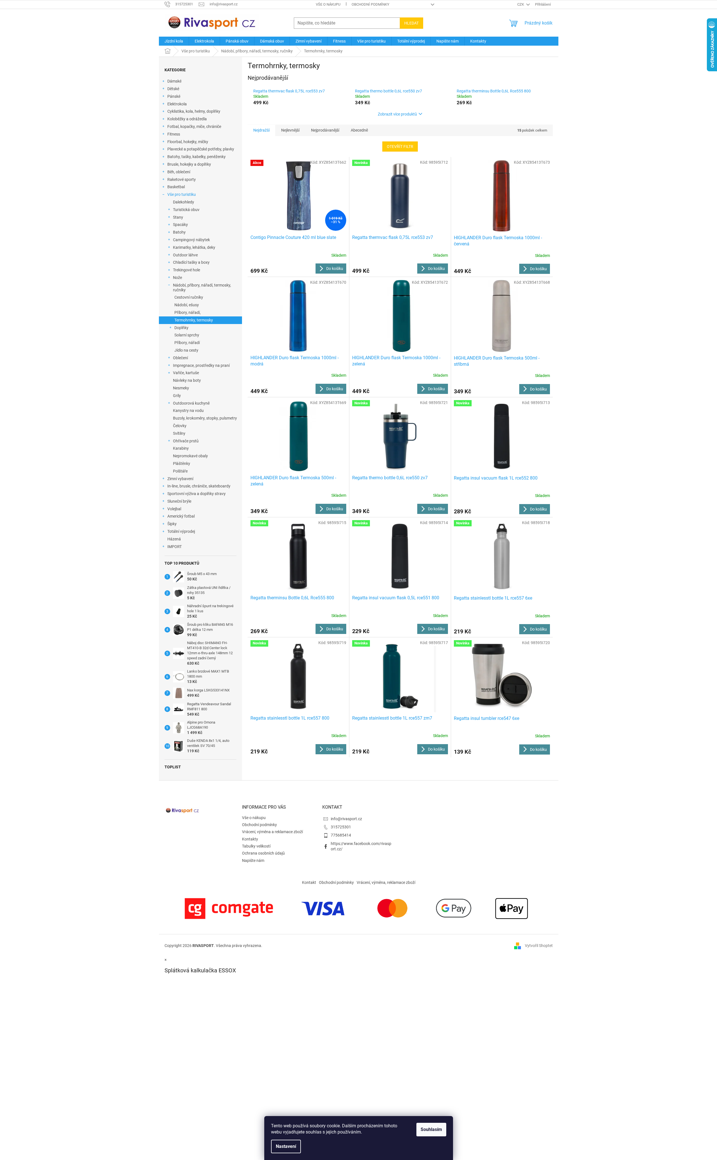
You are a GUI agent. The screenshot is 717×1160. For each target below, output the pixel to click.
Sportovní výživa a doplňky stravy (196, 493)
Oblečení (180, 358)
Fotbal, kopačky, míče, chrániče (194, 126)
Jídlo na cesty (186, 350)
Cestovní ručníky (188, 297)
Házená (174, 539)
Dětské (173, 88)
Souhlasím (431, 1129)
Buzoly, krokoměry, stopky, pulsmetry (205, 418)
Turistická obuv (186, 209)
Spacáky (180, 224)
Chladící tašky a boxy (191, 262)
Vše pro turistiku (181, 194)
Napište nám (253, 860)
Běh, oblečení (178, 172)
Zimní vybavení (180, 478)
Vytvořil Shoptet (539, 945)
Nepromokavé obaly (190, 456)
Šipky (172, 524)
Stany (178, 217)
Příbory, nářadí (187, 342)
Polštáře (180, 471)
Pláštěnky (181, 463)
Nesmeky (181, 388)
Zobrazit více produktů (397, 114)
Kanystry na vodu (188, 410)
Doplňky (181, 327)
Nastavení (286, 1146)
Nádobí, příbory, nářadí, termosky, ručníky (202, 287)
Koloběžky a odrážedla (187, 119)
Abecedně (359, 130)
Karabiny (181, 448)
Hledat (411, 23)
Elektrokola (177, 104)
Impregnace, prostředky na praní (201, 365)
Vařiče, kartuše (186, 373)
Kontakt (309, 882)
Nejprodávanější (325, 130)
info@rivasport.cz (346, 819)
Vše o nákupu (328, 4)
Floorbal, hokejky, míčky (187, 141)
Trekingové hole (186, 270)
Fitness (173, 134)
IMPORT (174, 546)
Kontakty (250, 839)
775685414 (341, 835)
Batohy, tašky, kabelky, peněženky (196, 156)
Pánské (173, 96)
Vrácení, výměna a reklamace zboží (272, 831)
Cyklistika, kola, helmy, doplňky (193, 111)
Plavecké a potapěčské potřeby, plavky (200, 149)
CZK (521, 4)
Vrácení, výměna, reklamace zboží (386, 882)
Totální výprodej (181, 531)
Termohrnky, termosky (193, 320)
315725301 (341, 827)
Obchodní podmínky (370, 4)
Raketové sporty (181, 179)
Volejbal (174, 509)
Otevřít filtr (400, 146)
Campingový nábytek (191, 240)
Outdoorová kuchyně (191, 403)
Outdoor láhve (185, 255)
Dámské (174, 81)
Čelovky (180, 425)
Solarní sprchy (186, 335)
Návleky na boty (187, 380)
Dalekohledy (183, 202)
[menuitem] (174, 41)
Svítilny (179, 433)
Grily (177, 395)
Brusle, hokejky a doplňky (189, 164)
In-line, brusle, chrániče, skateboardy (198, 486)
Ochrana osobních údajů (263, 853)
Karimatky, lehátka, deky (194, 247)
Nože (177, 277)
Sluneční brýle (179, 501)
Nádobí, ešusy (186, 305)
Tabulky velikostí (256, 846)
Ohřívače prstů (186, 441)
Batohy (179, 232)
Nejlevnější (290, 130)
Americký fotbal (181, 516)
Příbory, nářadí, (187, 312)
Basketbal (176, 187)
